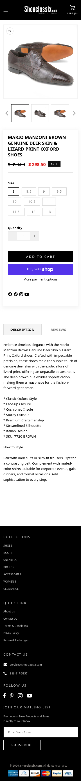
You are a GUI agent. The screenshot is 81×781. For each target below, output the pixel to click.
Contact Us (10, 619)
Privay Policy (11, 633)
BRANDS (8, 567)
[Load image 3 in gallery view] (60, 113)
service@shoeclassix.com (26, 665)
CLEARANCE (11, 589)
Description (22, 329)
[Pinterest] (16, 295)
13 (49, 211)
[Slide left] (6, 113)
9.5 (59, 191)
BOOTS (7, 553)
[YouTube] (27, 295)
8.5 (29, 191)
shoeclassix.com (31, 766)
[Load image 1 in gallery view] (20, 113)
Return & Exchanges (16, 640)
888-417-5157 (18, 673)
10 (15, 201)
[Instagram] (22, 295)
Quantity (15, 228)
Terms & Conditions (15, 626)
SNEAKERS (10, 560)
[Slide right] (74, 113)
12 (34, 211)
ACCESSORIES (12, 574)
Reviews (58, 329)
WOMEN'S (9, 581)
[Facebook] (11, 295)
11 (49, 201)
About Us (9, 611)
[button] (6, 10)
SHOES (7, 545)
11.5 (16, 211)
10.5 (32, 201)
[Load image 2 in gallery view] (40, 113)
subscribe (22, 745)
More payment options (40, 279)
